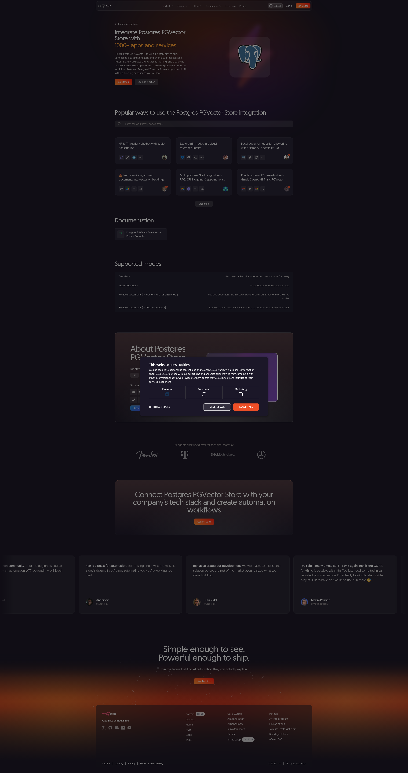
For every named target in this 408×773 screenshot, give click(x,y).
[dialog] (204, 386)
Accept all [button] (246, 406)
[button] (159, 407)
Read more (165, 381)
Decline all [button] (217, 406)
